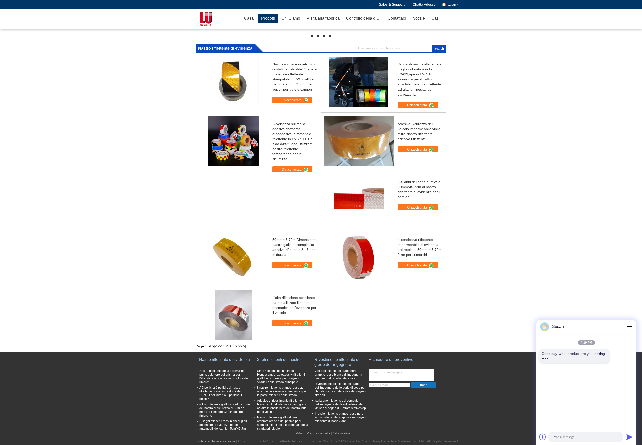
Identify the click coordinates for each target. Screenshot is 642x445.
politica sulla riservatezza (215, 441)
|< (215, 346)
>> (240, 346)
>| (244, 346)
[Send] (629, 436)
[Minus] (629, 327)
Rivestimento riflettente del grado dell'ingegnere (338, 362)
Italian (451, 4)
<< (220, 346)
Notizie (418, 18)
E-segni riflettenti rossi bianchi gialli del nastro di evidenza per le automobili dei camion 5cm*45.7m (223, 424)
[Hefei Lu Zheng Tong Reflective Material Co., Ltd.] (212, 19)
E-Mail (298, 433)
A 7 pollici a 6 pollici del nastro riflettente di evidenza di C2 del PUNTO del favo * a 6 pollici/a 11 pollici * (221, 393)
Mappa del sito (318, 433)
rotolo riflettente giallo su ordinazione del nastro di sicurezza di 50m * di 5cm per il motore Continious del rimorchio (224, 410)
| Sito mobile (340, 433)
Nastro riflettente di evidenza (224, 359)
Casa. (249, 18)
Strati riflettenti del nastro (279, 359)
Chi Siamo (290, 18)
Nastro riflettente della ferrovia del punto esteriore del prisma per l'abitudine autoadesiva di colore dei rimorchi (224, 376)
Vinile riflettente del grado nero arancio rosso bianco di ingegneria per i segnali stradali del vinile (338, 374)
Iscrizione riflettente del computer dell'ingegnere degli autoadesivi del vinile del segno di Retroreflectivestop (340, 404)
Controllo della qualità (365, 18)
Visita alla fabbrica (323, 18)
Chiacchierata (292, 100)
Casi (435, 18)
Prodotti (268, 18)
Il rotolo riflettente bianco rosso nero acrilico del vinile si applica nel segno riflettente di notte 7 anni (340, 417)
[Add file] (542, 436)
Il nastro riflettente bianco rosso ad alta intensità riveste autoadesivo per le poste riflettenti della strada (282, 391)
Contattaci (397, 18)
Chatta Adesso (424, 4)
